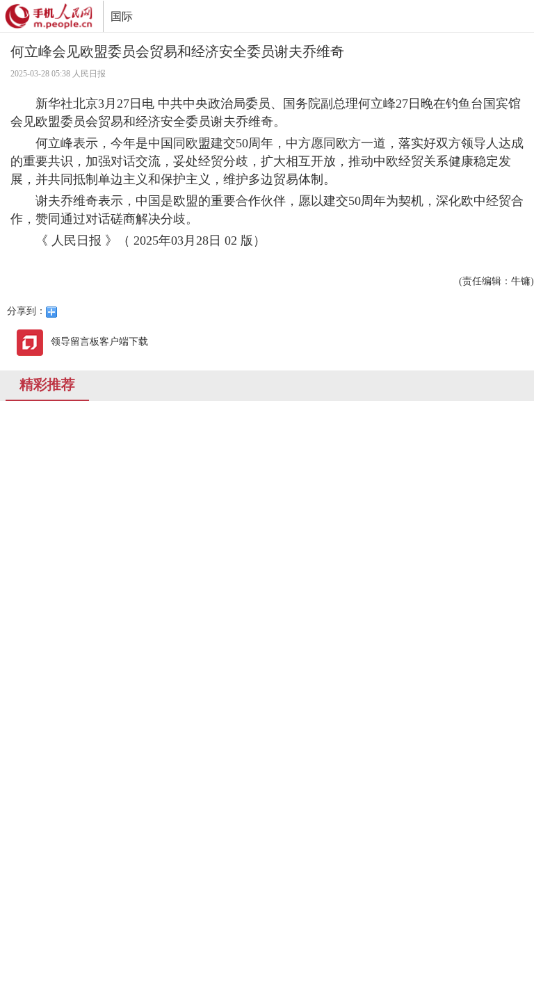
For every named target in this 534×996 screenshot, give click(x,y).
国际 (122, 16)
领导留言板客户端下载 (99, 341)
